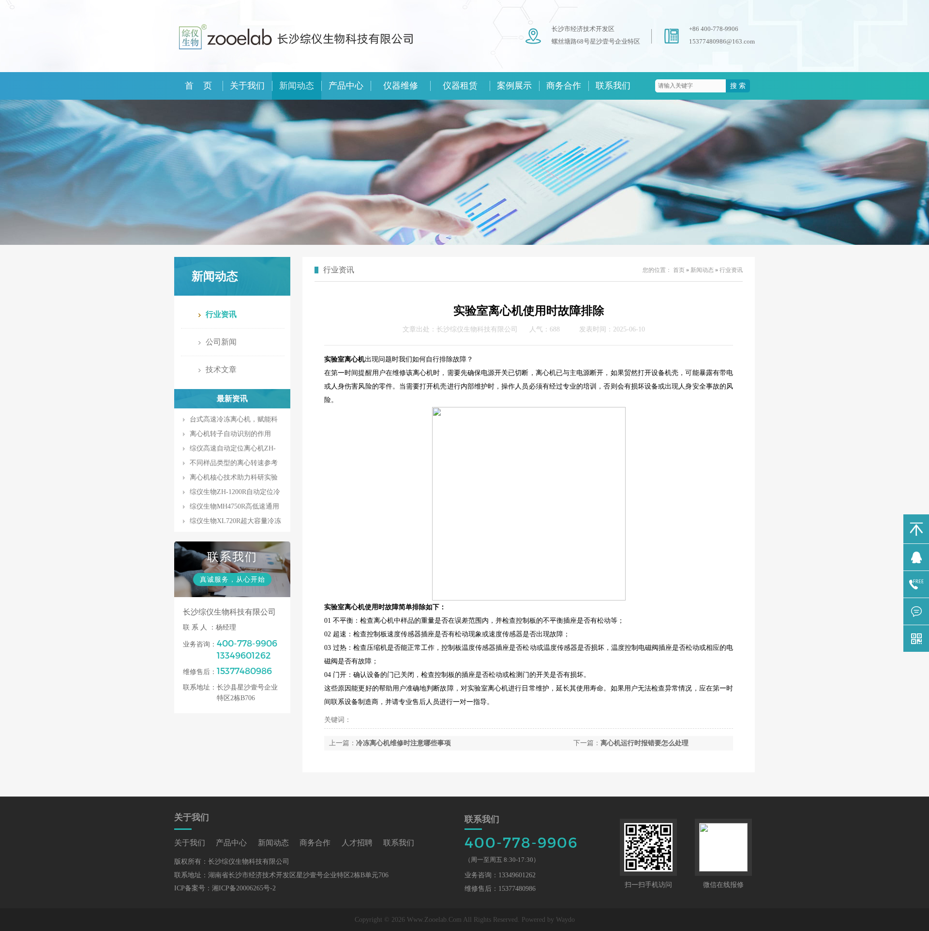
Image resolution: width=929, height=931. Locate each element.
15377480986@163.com (722, 41)
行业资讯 (221, 314)
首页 (679, 270)
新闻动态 (296, 85)
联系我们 (613, 85)
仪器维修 (400, 85)
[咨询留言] (916, 611)
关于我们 (247, 85)
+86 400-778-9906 (713, 28)
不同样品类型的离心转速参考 (234, 462)
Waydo (565, 919)
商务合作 (563, 85)
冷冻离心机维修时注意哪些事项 (403, 743)
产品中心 (346, 85)
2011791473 (916, 557)
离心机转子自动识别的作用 (230, 433)
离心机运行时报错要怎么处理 (644, 743)
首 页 (198, 85)
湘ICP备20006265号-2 (244, 888)
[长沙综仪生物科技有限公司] (309, 54)
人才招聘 (357, 843)
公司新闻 (221, 342)
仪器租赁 (460, 85)
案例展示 (514, 85)
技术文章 (221, 369)
